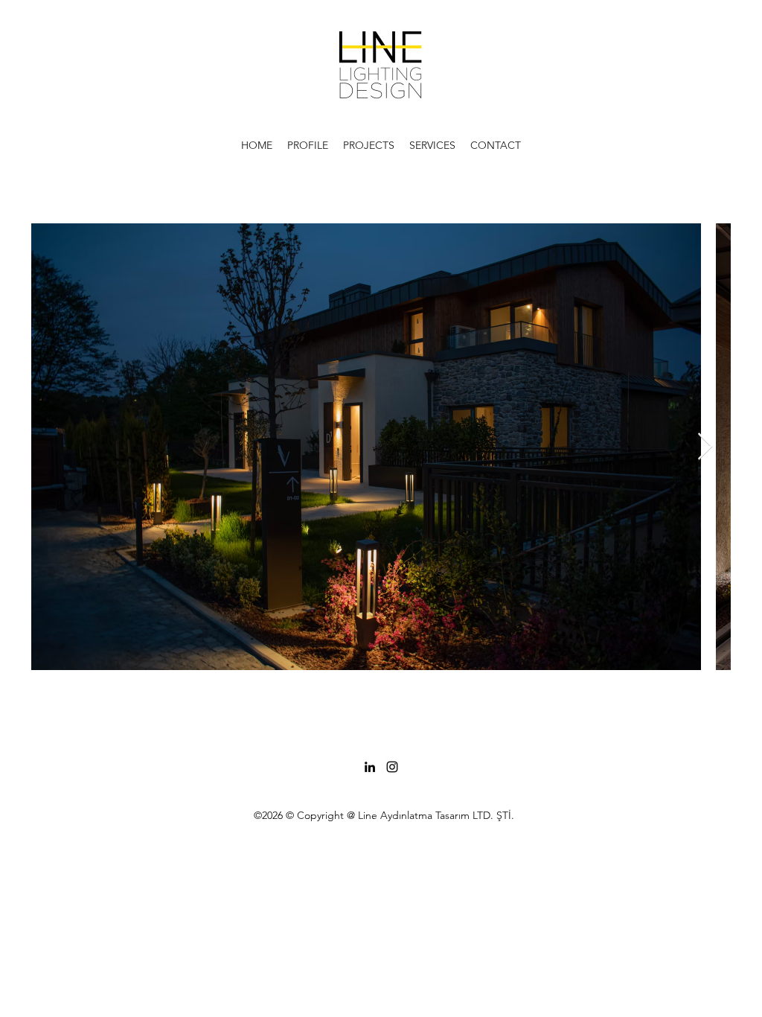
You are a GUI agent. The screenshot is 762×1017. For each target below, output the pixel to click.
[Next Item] (705, 447)
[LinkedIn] (369, 766)
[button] (308, 145)
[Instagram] (392, 766)
